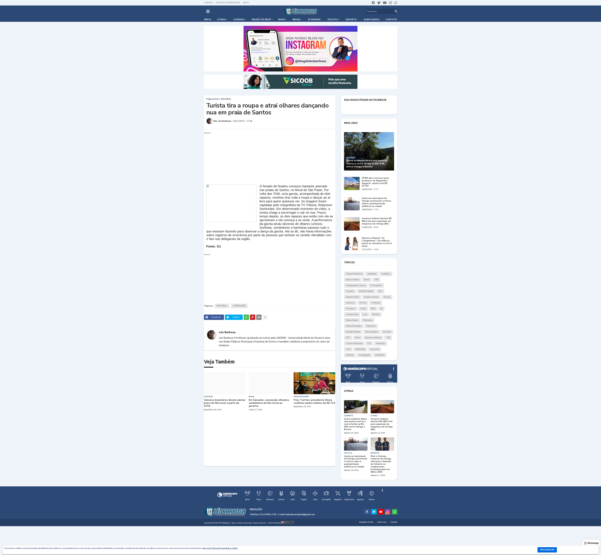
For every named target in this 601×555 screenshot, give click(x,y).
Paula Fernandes (353, 326)
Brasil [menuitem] (296, 19)
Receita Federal (353, 331)
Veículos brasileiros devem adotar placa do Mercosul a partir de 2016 (224, 403)
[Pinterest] (252, 317)
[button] (208, 11)
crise (348, 349)
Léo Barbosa (227, 332)
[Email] (259, 317)
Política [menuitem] (333, 19)
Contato (208, 2)
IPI (381, 308)
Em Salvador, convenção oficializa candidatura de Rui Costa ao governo (269, 403)
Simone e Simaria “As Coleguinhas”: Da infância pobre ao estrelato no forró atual (377, 242)
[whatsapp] (395, 3)
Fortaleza (375, 302)
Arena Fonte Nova (354, 273)
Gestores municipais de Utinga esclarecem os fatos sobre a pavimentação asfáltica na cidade (376, 202)
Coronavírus (376, 285)
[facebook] (373, 3)
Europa (387, 297)
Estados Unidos (371, 297)
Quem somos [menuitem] (371, 19)
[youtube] (385, 3)
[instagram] (390, 3)
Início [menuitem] (207, 19)
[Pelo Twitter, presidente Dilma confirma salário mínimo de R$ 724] (314, 383)
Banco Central (352, 279)
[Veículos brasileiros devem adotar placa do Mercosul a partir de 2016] (225, 383)
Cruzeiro (350, 291)
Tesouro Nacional (354, 343)
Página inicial (212, 99)
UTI (369, 343)
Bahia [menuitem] (281, 19)
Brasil (367, 279)
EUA (380, 291)
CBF (376, 279)
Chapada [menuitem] (238, 19)
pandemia (379, 355)
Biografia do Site (366, 522)
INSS (373, 308)
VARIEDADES (239, 305)
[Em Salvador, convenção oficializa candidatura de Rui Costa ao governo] (269, 383)
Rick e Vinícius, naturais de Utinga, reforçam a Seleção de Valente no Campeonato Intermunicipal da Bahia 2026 (381, 464)
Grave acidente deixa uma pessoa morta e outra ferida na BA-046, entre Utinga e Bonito (366, 163)
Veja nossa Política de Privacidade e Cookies (220, 548)
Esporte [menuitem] (351, 19)
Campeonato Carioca (355, 285)
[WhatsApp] (246, 317)
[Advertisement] (266, 157)
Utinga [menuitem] (221, 19)
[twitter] (378, 3)
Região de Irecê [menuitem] (261, 19)
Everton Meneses (274, 523)
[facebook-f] (367, 511)
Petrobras (371, 326)
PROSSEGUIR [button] (547, 549)
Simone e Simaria (373, 337)
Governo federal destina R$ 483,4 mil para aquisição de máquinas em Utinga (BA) (377, 221)
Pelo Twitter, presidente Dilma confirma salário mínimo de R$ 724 (314, 402)
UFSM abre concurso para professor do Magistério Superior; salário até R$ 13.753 (375, 182)
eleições (350, 355)
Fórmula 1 (350, 308)
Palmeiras (367, 320)
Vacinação (380, 343)
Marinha (375, 314)
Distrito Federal (366, 291)
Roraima (387, 331)
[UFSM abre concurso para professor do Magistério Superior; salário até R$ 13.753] (352, 183)
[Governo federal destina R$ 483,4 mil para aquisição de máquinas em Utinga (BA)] (352, 224)
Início (246, 2)
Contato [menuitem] (391, 19)
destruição (360, 349)
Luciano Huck (352, 314)
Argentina (371, 273)
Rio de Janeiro (371, 331)
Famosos (350, 302)
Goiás (363, 308)
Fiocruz (363, 302)
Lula (365, 314)
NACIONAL (226, 99)
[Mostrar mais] (265, 317)
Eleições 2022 (352, 297)
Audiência (385, 273)
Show (357, 337)
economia (374, 349)
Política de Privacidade (228, 2)
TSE (388, 337)
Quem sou (381, 522)
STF (348, 337)
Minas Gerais (352, 320)
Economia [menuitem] (314, 19)
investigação (364, 355)
